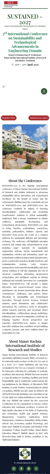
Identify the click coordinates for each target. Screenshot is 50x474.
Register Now (8, 118)
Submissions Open (39, 118)
